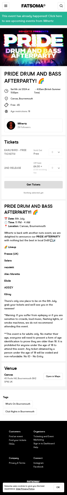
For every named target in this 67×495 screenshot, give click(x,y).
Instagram (39, 463)
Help (36, 447)
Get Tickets (33, 184)
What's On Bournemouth (17, 404)
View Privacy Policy (25, 489)
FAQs (12, 444)
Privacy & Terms (17, 463)
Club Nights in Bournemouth (19, 411)
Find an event (16, 436)
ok (58, 487)
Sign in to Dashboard (44, 443)
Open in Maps (53, 376)
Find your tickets (17, 440)
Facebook (38, 466)
